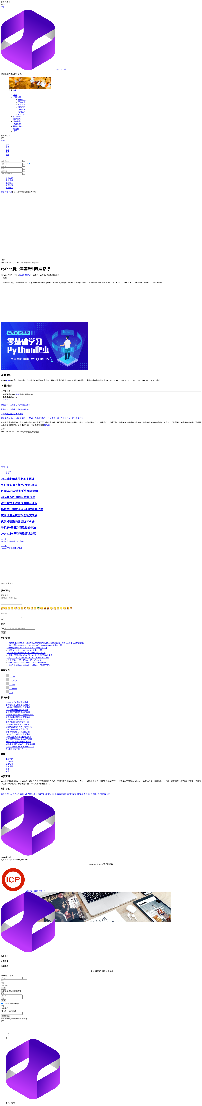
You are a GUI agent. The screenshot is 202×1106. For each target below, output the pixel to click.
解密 (108, 794)
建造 (49, 794)
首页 (15, 95)
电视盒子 (21, 109)
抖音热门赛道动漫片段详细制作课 (22, 509)
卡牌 (10, 794)
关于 (15, 131)
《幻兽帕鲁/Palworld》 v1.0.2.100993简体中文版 (26, 653)
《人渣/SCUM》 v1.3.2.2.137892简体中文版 (24, 650)
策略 (95, 794)
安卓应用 (21, 102)
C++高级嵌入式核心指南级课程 (18, 737)
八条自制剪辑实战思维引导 (17, 729)
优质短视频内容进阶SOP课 (17, 521)
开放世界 (89, 794)
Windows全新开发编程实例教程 (18, 742)
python (8, 471)
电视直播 (64, 794)
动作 (27, 794)
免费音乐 (9, 188)
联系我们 (47, 425)
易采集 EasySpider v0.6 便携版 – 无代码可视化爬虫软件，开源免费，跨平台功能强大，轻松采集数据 (42, 418)
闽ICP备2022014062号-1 (35, 891)
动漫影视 (17, 124)
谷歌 (7, 150)
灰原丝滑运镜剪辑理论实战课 (19, 515)
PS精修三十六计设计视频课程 (18, 734)
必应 (7, 152)
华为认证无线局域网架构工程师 (19, 739)
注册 (3, 7)
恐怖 (83, 794)
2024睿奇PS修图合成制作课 (18, 497)
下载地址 (6, 399)
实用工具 (21, 112)
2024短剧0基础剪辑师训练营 (18, 533)
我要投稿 (9, 764)
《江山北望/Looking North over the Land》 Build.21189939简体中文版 (34, 645)
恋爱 (70, 794)
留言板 (16, 129)
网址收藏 (9, 761)
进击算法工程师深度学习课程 (19, 503)
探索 (58, 794)
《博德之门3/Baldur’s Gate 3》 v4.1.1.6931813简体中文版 (29, 655)
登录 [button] (3, 5)
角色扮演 (42, 794)
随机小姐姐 (18, 126)
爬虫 (8, 380)
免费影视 (9, 185)
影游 (2, 794)
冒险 (22, 794)
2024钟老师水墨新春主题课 (18, 478)
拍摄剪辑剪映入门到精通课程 (18, 732)
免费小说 (16, 794)
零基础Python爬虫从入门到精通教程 (16, 405)
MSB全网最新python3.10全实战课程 (20, 744)
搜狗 (7, 155)
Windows (21, 114)
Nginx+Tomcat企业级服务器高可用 (20, 747)
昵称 (3, 624)
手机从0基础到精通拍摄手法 (18, 527)
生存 (7, 794)
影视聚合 (33, 794)
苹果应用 (21, 105)
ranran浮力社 (60, 70)
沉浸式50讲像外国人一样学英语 (19, 727)
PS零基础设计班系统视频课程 (19, 491)
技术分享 (17, 116)
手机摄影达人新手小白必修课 (19, 485)
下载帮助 (9, 759)
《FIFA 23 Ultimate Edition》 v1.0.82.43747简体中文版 (29, 665)
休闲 (53, 794)
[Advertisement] (101, 209)
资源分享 (17, 97)
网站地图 (9, 766)
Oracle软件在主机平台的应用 (17, 749)
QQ (2, 628)
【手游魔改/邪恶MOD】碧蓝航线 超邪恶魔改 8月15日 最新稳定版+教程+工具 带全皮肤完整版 (45, 643)
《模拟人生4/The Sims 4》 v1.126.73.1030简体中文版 (28, 658)
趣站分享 (17, 119)
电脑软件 (21, 100)
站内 (7, 145)
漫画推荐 (17, 121)
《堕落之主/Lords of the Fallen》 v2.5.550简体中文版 (28, 663)
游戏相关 (21, 107)
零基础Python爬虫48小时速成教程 (15, 409)
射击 (79, 794)
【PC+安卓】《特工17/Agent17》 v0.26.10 (24, 660)
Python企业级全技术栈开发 (12, 414)
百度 (7, 147)
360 (7, 157)
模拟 (74, 794)
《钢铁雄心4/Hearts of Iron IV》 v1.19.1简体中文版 (27, 648)
